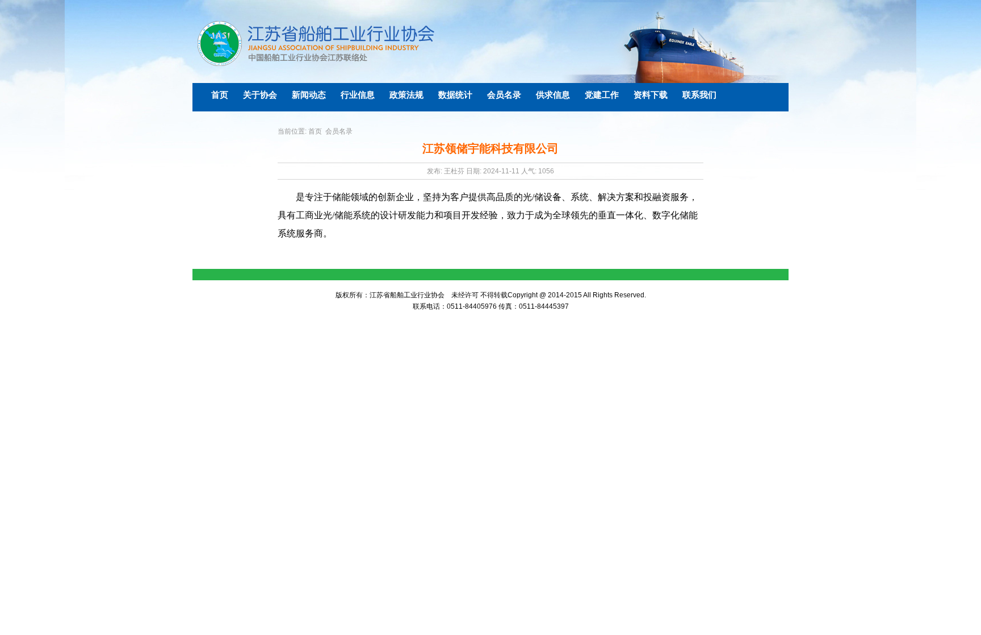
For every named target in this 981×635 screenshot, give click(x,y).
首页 (315, 131)
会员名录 (339, 131)
